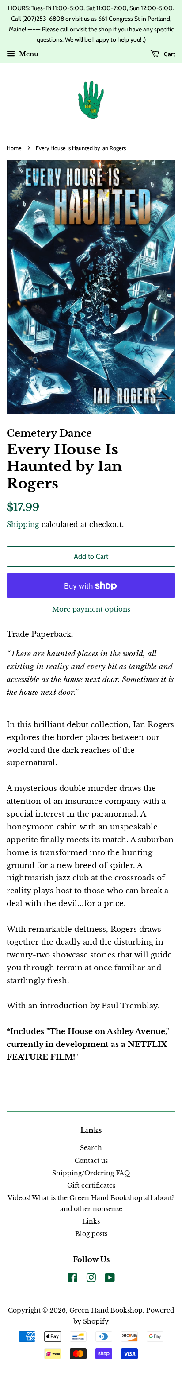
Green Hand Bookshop (106, 1310)
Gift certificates (91, 1185)
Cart (169, 54)
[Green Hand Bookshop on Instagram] (91, 1279)
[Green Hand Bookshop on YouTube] (110, 1279)
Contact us (91, 1161)
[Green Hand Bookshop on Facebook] (72, 1279)
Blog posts (91, 1234)
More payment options (91, 609)
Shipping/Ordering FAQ (91, 1173)
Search (91, 1148)
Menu (27, 54)
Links (91, 1221)
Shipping (23, 524)
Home (14, 148)
